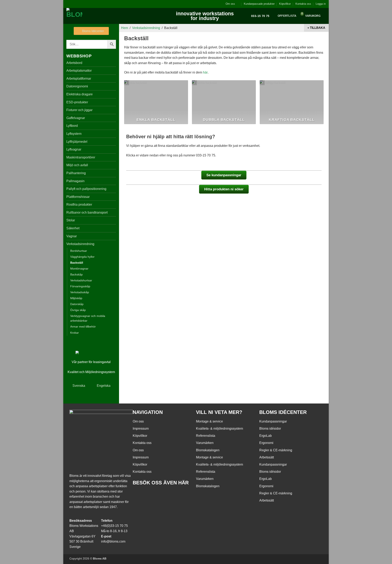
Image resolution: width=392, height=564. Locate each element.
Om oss (230, 3)
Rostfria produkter (79, 204)
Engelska (103, 385)
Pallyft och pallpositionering (86, 189)
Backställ (76, 262)
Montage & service (209, 421)
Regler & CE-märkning (275, 450)
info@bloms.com (113, 541)
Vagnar (71, 236)
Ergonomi (266, 443)
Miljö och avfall (77, 165)
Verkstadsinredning (80, 244)
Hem (124, 28)
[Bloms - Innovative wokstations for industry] (91, 16)
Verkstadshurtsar (81, 280)
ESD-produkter (77, 102)
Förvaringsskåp (80, 286)
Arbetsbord (74, 63)
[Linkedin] (160, 494)
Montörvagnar (79, 268)
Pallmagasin (75, 181)
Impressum (141, 428)
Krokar (74, 332)
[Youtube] (149, 494)
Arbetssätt (266, 457)
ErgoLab (265, 435)
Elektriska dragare (79, 94)
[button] (321, 4)
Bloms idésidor (270, 428)
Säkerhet (72, 228)
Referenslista (205, 435)
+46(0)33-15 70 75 (114, 525)
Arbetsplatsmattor (79, 70)
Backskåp (76, 274)
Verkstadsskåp (79, 292)
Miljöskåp (76, 298)
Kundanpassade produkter (259, 3)
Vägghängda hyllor (82, 256)
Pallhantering (76, 173)
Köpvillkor (285, 3)
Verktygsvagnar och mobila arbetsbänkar (87, 318)
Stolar (70, 220)
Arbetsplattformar (78, 78)
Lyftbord (72, 125)
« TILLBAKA (316, 27)
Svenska (78, 385)
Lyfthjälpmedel (76, 141)
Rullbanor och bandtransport (87, 212)
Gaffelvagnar (75, 118)
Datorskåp (77, 304)
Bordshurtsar (78, 250)
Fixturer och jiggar (79, 110)
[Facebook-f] (138, 494)
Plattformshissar (78, 196)
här (205, 72)
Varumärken (205, 443)
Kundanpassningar (273, 421)
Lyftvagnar (73, 149)
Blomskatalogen (207, 450)
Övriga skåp (78, 310)
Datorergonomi (77, 86)
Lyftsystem (73, 133)
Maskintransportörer (80, 157)
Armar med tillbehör (83, 326)
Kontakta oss (303, 3)
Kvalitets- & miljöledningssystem (219, 428)
